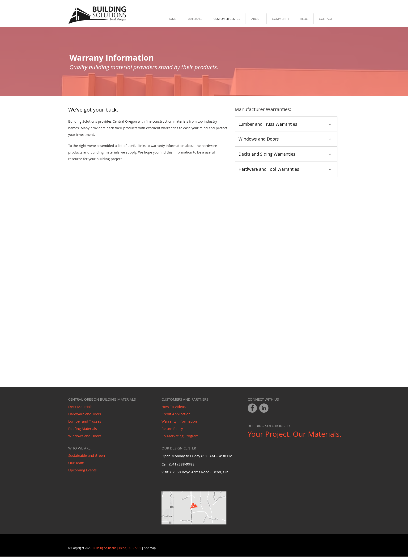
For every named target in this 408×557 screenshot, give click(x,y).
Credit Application (176, 414)
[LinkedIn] (263, 408)
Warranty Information (179, 421)
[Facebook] (252, 408)
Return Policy (172, 428)
